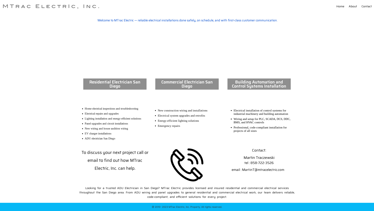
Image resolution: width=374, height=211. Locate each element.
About (353, 6)
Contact (366, 6)
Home (340, 6)
